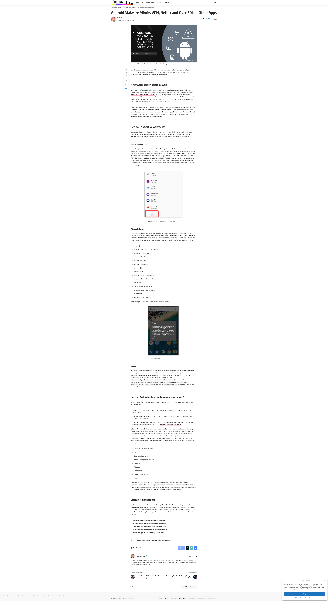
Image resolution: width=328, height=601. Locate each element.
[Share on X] (203, 19)
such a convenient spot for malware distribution (146, 116)
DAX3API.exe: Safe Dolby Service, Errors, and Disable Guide (149, 526)
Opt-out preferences (299, 597)
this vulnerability (168, 422)
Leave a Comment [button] (190, 586)
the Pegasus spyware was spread (170, 424)
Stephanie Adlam (121, 18)
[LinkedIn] (196, 556)
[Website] (194, 556)
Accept (304, 594)
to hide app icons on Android (168, 149)
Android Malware (145, 540)
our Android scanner (172, 512)
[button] (324, 581)
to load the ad (145, 235)
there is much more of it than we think (143, 94)
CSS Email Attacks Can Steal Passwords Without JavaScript (149, 523)
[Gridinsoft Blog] (122, 2)
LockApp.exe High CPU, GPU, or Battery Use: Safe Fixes (148, 533)
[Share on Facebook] (201, 19)
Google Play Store (162, 540)
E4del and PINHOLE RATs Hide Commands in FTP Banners (149, 520)
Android (139, 540)
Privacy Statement (309, 597)
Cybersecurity (154, 540)
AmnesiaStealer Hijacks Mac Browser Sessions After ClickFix (150, 530)
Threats (169, 540)
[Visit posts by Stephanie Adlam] (113, 19)
